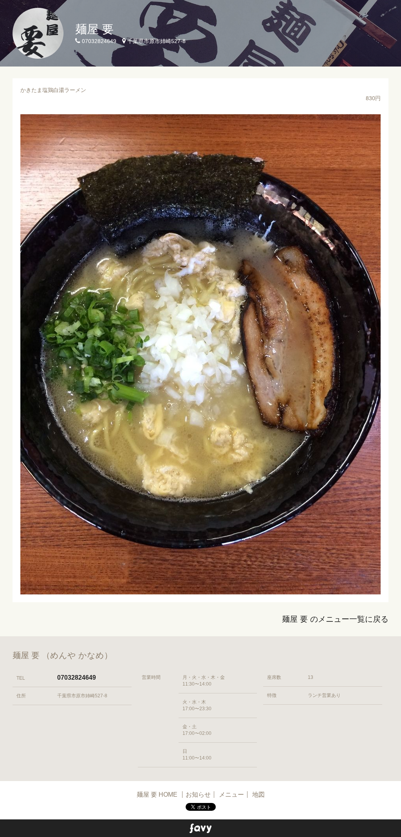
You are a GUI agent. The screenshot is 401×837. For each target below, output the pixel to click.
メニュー (231, 794)
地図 (258, 794)
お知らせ (198, 794)
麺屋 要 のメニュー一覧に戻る (335, 619)
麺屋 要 (94, 29)
